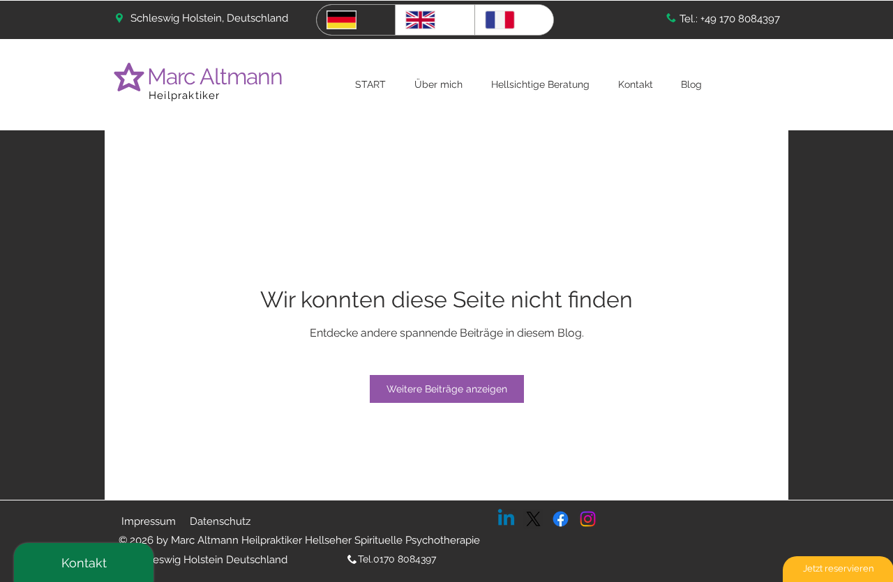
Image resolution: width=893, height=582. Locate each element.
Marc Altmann (217, 76)
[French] (513, 20)
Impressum (148, 521)
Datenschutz (220, 521)
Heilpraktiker (184, 95)
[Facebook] (560, 519)
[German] (356, 20)
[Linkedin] (506, 519)
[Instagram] (588, 519)
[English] (434, 20)
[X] (533, 519)
